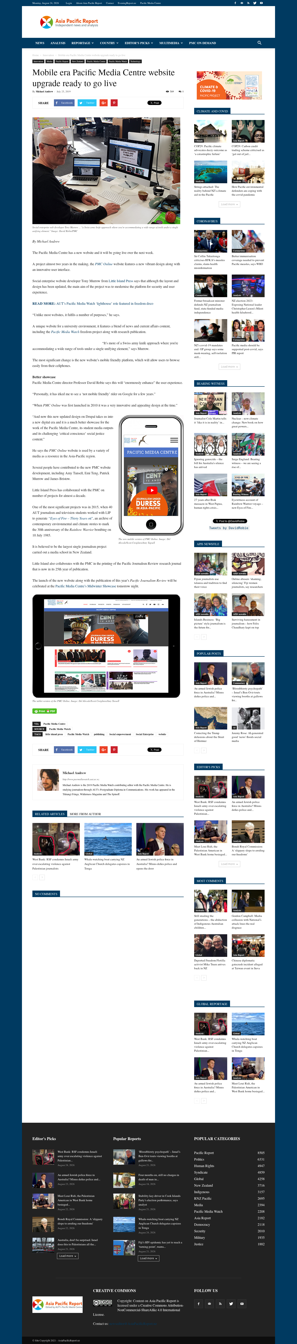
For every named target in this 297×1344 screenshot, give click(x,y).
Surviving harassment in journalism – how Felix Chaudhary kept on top (246, 623)
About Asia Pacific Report (89, 3)
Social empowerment (120, 734)
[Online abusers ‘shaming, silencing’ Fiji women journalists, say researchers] (248, 564)
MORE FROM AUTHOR (85, 814)
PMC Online (104, 263)
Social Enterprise (145, 734)
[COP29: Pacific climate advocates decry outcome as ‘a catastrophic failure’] (210, 131)
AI (234, 727)
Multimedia (169, 43)
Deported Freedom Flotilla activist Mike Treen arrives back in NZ (209, 964)
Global (89, 853)
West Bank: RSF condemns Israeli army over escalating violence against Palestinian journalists (55, 863)
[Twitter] (255, 3)
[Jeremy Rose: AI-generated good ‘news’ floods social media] (248, 718)
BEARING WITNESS (211, 383)
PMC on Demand (202, 43)
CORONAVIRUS (207, 221)
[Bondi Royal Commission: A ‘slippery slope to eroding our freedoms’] (248, 831)
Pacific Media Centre (150, 3)
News (39, 43)
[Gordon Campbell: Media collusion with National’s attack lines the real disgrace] (248, 901)
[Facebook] (235, 3)
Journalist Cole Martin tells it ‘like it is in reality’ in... (210, 420)
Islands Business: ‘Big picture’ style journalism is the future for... (209, 623)
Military (199, 1237)
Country (107, 43)
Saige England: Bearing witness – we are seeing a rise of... (246, 463)
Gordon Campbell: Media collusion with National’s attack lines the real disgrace (247, 921)
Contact (110, 3)
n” (70, 518)
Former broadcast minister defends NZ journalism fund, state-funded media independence (209, 306)
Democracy (202, 1224)
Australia (199, 910)
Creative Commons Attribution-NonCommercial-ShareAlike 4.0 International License (138, 1310)
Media (49, 61)
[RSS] (248, 3)
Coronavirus (201, 250)
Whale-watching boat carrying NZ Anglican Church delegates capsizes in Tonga (107, 863)
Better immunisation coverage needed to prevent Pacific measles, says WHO (248, 260)
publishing (99, 734)
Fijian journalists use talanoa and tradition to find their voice (210, 583)
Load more (228, 204)
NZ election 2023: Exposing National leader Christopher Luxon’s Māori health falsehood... (247, 306)
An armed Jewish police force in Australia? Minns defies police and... (209, 692)
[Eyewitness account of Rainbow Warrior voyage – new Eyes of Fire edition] (248, 485)
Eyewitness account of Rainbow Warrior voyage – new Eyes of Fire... (247, 504)
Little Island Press (121, 280)
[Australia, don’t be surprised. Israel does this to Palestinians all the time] (43, 1245)
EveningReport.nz (127, 3)
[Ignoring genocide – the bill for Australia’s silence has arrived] (210, 444)
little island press (54, 734)
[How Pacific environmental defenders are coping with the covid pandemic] (248, 172)
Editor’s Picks (137, 43)
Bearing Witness (241, 494)
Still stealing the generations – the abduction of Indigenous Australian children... (210, 921)
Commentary (239, 682)
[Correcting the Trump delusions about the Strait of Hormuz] (210, 718)
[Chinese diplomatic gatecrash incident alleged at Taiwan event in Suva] (248, 945)
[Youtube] (261, 3)
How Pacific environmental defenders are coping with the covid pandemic (248, 191)
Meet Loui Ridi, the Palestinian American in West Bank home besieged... (210, 850)
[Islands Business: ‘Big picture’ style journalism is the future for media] (210, 604)
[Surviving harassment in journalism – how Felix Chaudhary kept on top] (248, 604)
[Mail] (242, 3)
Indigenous (201, 1191)
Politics (199, 1159)
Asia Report (143, 853)
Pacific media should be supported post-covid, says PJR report (247, 349)
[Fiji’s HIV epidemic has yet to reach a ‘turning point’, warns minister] (124, 1247)
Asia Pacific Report (162, 1300)
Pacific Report (62, 61)
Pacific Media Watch (118, 61)
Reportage (81, 43)
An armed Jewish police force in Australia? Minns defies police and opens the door (156, 863)
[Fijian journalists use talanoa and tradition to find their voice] (210, 564)
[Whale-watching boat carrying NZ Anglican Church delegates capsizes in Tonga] (108, 839)
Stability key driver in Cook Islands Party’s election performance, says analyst (159, 1200)
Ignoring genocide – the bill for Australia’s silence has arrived (209, 463)
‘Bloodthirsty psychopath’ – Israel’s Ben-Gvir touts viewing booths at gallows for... (247, 694)
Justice (198, 1244)
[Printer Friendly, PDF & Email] (44, 711)
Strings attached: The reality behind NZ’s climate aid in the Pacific (210, 191)
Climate (199, 140)
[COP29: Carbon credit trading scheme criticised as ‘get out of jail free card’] (248, 131)
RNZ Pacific (203, 1198)
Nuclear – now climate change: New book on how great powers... (247, 422)
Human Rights (204, 1165)
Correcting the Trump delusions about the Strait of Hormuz (209, 737)
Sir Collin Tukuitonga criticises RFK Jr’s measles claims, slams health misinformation (209, 262)
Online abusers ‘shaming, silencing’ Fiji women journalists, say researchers (247, 583)
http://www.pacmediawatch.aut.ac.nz (81, 779)
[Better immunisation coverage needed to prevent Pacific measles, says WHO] (248, 241)
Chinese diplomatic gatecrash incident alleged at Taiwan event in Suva (247, 964)
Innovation (38, 61)
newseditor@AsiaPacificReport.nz (133, 1323)
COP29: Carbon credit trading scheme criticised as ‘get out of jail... (248, 150)
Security (199, 1231)
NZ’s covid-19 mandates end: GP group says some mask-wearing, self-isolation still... (210, 351)
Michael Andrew (44, 91)
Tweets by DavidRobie (228, 528)
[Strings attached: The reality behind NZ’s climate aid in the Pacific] (210, 172)
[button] (259, 43)
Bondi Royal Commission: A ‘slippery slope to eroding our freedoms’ (248, 850)
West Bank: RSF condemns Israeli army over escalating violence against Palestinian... (210, 808)
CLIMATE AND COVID (212, 111)
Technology (135, 61)
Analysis (57, 43)
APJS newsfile (202, 573)
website (162, 734)
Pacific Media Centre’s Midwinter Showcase (85, 586)
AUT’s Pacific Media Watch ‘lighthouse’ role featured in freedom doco (92, 303)
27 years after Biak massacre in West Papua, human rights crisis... (208, 504)
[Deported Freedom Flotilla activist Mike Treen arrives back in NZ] (210, 945)
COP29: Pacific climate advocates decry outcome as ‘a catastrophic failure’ (210, 150)
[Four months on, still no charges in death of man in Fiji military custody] (124, 1180)
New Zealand (77, 61)
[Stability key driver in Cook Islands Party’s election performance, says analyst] (124, 1201)
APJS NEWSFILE (208, 544)
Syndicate (201, 1172)
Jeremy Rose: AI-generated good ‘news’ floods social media (247, 737)
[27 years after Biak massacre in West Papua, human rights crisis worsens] (210, 485)
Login (69, 3)
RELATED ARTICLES (50, 814)
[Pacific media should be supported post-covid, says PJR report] (248, 330)
